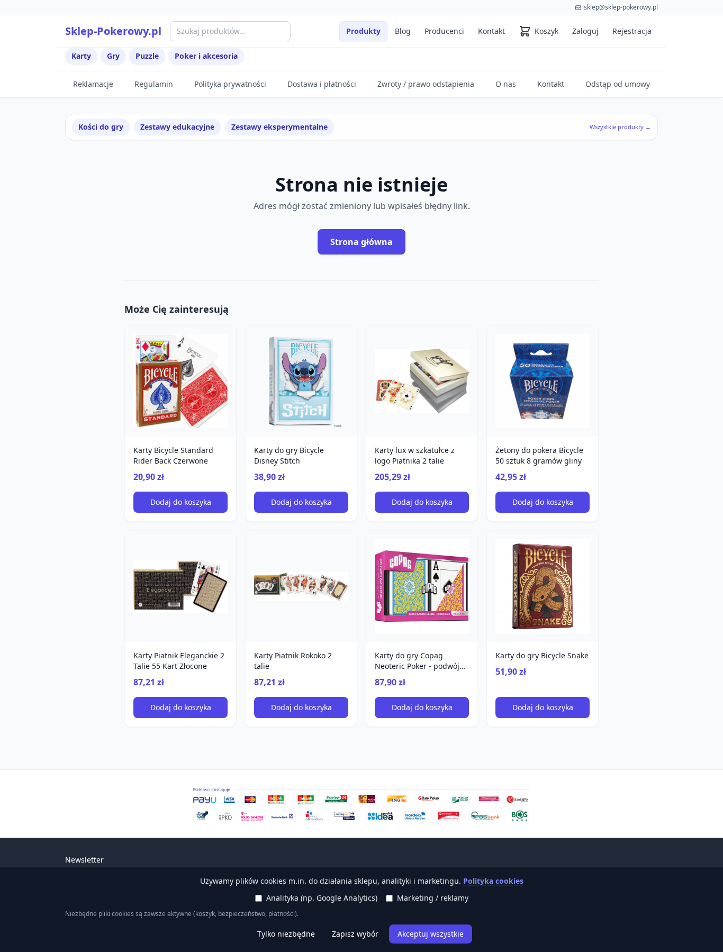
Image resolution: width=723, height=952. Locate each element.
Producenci (444, 31)
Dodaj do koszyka (180, 502)
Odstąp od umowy (617, 84)
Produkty (363, 31)
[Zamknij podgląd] (125, 22)
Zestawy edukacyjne (177, 127)
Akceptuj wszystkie (430, 934)
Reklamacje (93, 84)
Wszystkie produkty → (620, 127)
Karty (81, 56)
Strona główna (361, 242)
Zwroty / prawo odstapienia (425, 84)
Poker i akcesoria (206, 56)
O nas (505, 84)
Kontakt (491, 31)
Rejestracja (632, 31)
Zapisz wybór (355, 934)
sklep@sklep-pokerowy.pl (621, 7)
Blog (403, 31)
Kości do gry (100, 127)
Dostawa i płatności (321, 84)
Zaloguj (585, 31)
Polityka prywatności (230, 84)
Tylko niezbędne (286, 934)
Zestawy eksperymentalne (279, 127)
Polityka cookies (493, 881)
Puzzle (147, 56)
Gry (113, 56)
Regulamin (153, 84)
